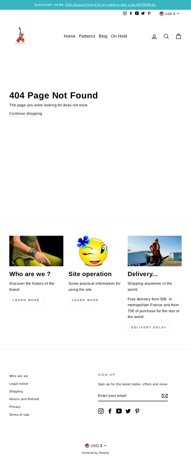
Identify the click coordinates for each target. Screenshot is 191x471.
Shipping (16, 391)
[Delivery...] (155, 251)
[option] (95, 4)
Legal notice (18, 383)
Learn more (26, 300)
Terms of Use (19, 414)
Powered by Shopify (95, 452)
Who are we (18, 376)
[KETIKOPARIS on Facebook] (110, 411)
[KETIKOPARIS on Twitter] (128, 411)
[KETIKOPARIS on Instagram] (101, 411)
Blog (103, 36)
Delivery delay (149, 327)
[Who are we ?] (36, 251)
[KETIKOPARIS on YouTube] (119, 411)
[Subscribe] (165, 396)
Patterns (87, 36)
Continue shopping (25, 113)
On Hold (119, 36)
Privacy (15, 407)
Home (69, 36)
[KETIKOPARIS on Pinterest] (137, 411)
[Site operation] (95, 251)
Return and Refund (24, 399)
